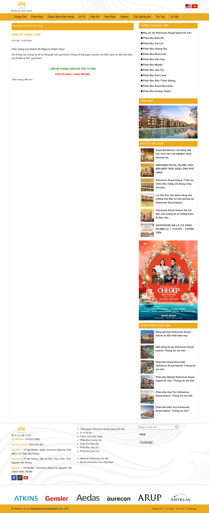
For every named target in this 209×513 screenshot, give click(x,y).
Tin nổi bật (146, 442)
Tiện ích (94, 16)
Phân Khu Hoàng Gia (155, 48)
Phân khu (37, 16)
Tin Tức (180, 508)
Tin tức (160, 16)
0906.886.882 (36, 444)
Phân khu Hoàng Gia (91, 440)
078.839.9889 (32, 439)
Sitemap (191, 508)
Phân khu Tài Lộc (89, 447)
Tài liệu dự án (142, 16)
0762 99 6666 (63, 74)
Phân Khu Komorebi (154, 54)
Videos (124, 16)
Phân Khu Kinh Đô (153, 38)
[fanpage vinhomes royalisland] (14, 477)
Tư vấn (174, 16)
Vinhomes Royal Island (104, 429)
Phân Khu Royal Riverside (158, 86)
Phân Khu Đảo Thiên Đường (159, 80)
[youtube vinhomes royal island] (25, 477)
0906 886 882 (82, 74)
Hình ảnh (109, 16)
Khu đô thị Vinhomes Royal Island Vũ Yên (167, 32)
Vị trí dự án (86, 432)
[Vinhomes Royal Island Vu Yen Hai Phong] (21, 435)
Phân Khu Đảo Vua (154, 59)
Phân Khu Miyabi (152, 64)
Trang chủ (20, 16)
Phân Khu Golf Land (154, 75)
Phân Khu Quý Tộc (153, 70)
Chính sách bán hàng (61, 16)
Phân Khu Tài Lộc (153, 43)
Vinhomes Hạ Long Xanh (100, 462)
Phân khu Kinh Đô (89, 443)
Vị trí (82, 16)
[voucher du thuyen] (21, 6)
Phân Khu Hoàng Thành (157, 91)
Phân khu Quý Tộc (89, 451)
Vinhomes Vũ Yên (99, 458)
